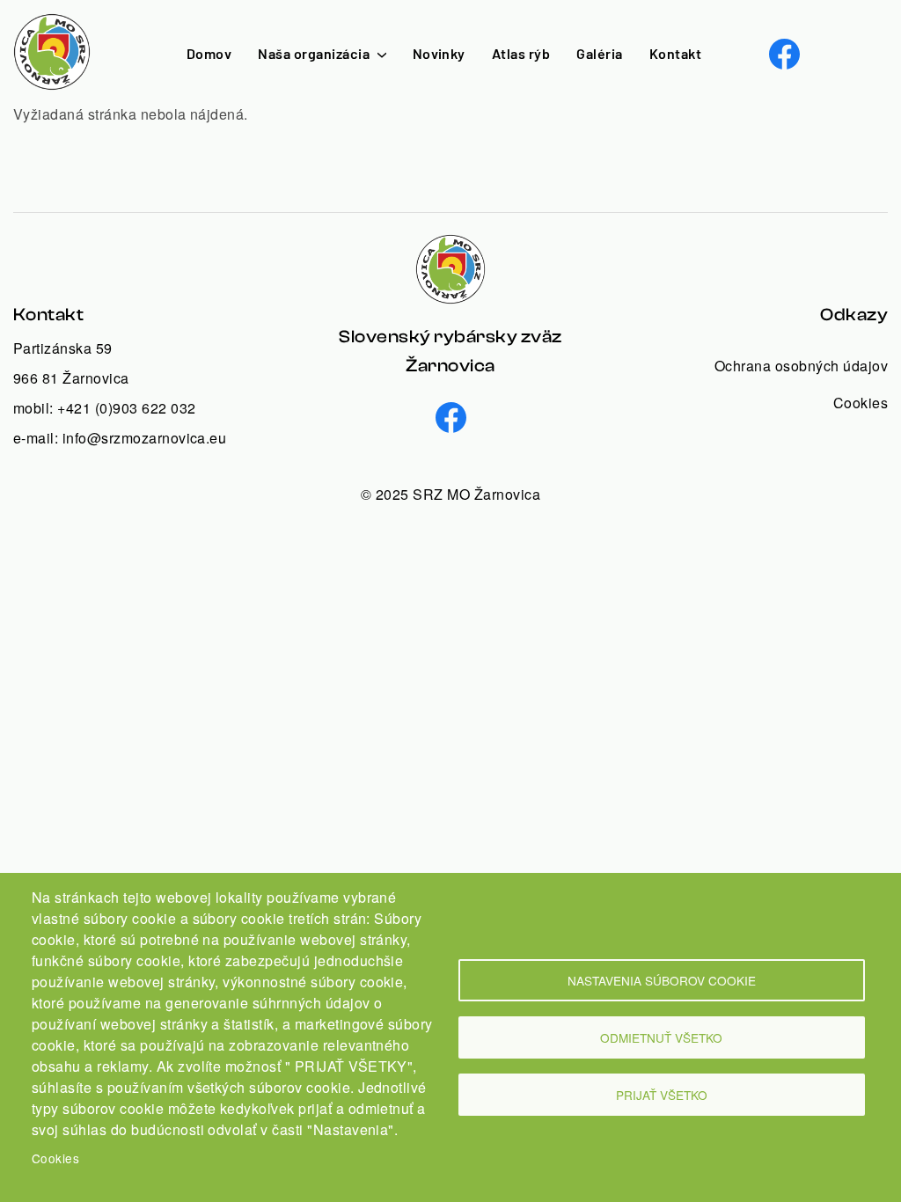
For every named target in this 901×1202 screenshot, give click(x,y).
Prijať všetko (661, 1094)
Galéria (599, 53)
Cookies (55, 1158)
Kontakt (675, 53)
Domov (209, 53)
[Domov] (52, 23)
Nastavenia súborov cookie (662, 980)
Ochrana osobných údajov (801, 365)
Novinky (439, 53)
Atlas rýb (521, 53)
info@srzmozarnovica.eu (144, 438)
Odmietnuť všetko (661, 1037)
